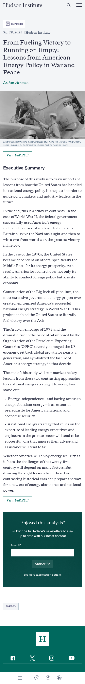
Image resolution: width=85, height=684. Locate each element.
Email (15, 545)
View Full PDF (17, 155)
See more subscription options (42, 574)
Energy (11, 606)
